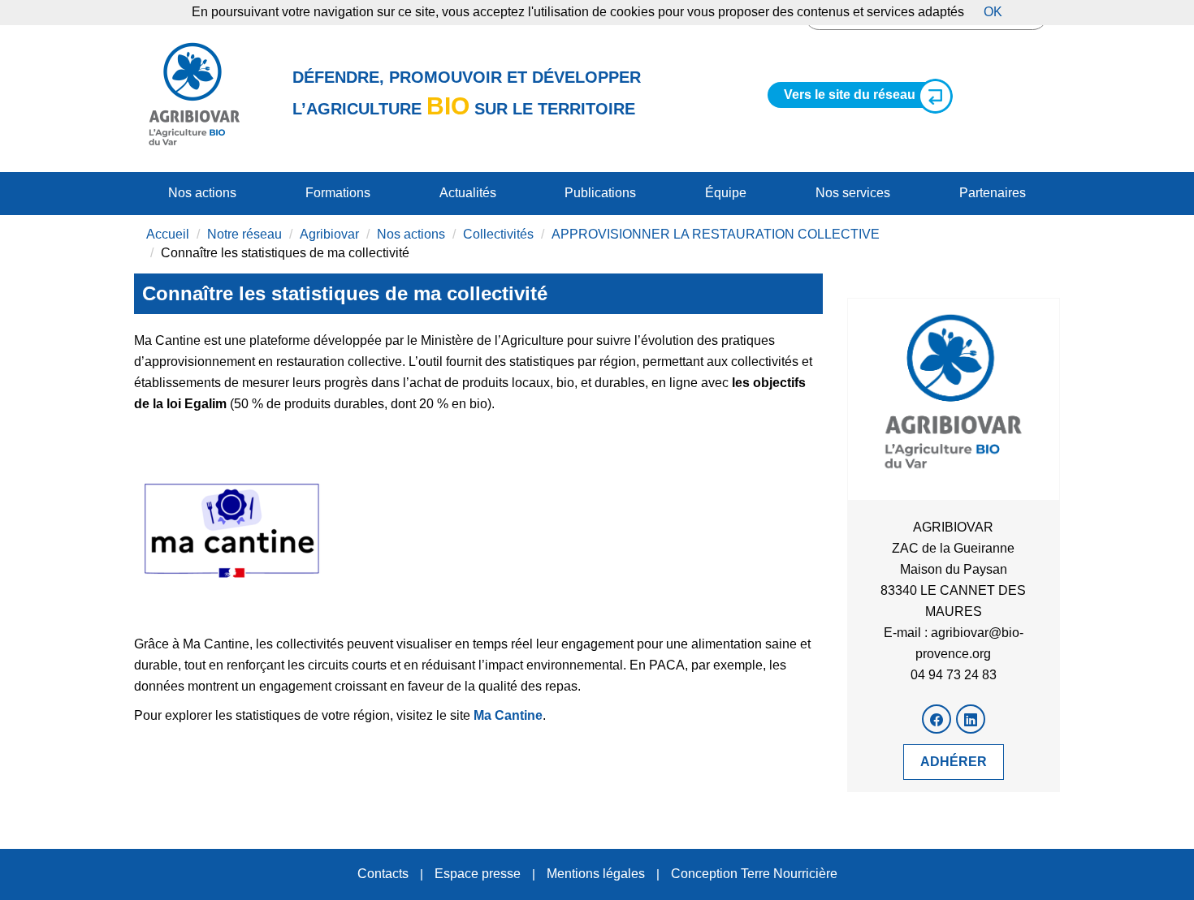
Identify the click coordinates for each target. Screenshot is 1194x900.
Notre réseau (244, 234)
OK (993, 12)
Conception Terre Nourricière (754, 874)
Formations (337, 193)
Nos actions (202, 193)
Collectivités (498, 234)
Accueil (167, 234)
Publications (600, 193)
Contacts (383, 874)
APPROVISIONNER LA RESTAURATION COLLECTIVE (716, 234)
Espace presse (478, 874)
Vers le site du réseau (849, 94)
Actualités (467, 193)
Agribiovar (329, 234)
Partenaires (992, 193)
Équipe (725, 193)
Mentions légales (596, 874)
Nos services (852, 193)
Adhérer (953, 762)
